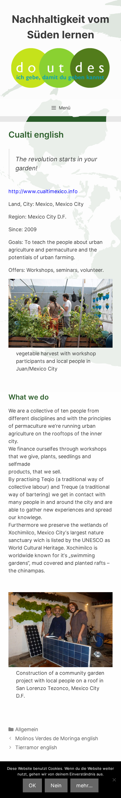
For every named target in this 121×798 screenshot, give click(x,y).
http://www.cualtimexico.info (43, 191)
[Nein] (114, 779)
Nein (56, 785)
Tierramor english (36, 747)
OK (32, 785)
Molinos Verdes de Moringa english (56, 738)
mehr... (84, 785)
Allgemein (26, 729)
